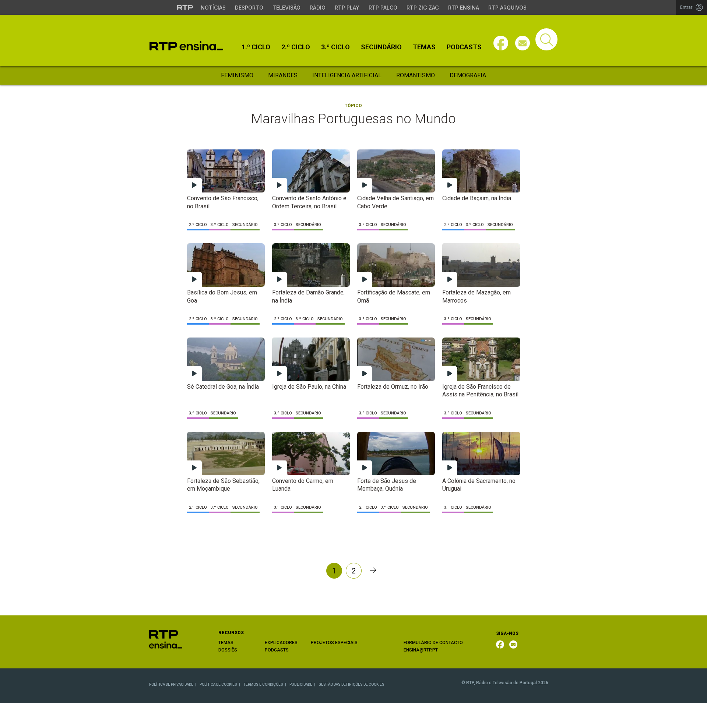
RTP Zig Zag (423, 7)
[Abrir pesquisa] (546, 39)
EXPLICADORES (281, 642)
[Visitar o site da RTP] (185, 7)
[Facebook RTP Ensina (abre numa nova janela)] (500, 644)
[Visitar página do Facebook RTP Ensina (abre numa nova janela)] (500, 43)
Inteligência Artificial (346, 75)
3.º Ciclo (335, 47)
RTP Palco (383, 7)
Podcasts (464, 47)
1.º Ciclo (256, 47)
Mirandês (283, 75)
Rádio (318, 7)
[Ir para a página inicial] (165, 638)
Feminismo (237, 75)
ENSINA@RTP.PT (421, 650)
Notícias (213, 7)
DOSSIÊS (227, 650)
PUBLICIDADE (300, 684)
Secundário (381, 47)
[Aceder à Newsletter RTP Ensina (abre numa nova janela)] (522, 43)
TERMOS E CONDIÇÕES (263, 684)
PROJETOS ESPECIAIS (334, 642)
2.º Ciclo (295, 47)
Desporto (249, 7)
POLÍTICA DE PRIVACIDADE (171, 684)
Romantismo (415, 75)
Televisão (286, 7)
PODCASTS (277, 650)
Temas (424, 47)
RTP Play (347, 7)
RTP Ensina (463, 7)
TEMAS (225, 642)
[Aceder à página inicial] (186, 45)
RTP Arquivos (507, 7)
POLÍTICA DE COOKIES (218, 684)
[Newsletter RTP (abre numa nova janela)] (513, 644)
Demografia (468, 75)
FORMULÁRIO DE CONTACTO (433, 642)
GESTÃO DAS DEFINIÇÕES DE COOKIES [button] (351, 684)
